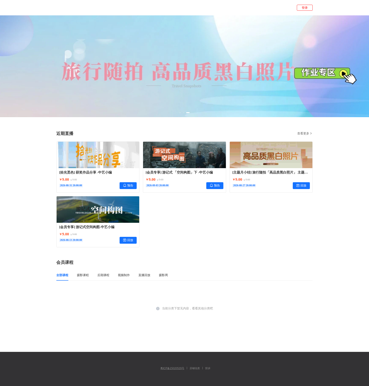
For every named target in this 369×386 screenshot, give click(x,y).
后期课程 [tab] (103, 275)
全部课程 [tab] (62, 275)
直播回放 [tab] (144, 275)
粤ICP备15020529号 (172, 368)
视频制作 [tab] (124, 275)
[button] (180, 112)
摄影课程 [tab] (83, 275)
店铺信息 (195, 368)
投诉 (207, 368)
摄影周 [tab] (163, 275)
